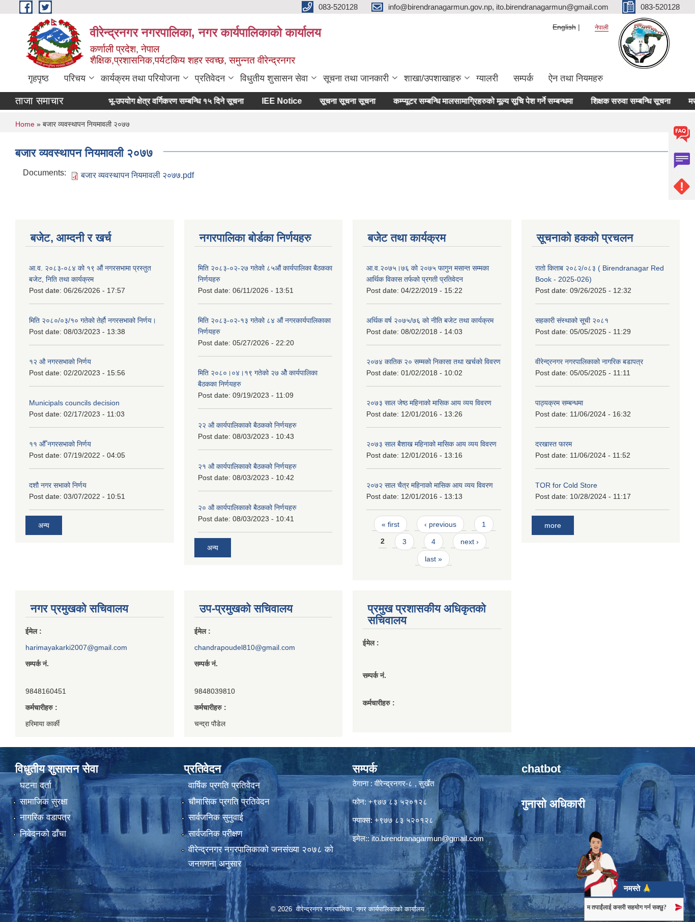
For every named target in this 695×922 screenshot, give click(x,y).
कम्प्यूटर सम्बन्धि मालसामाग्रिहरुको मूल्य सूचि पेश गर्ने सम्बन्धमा (466, 101)
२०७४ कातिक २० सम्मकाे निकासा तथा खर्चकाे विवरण (433, 362)
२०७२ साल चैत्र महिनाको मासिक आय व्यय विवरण (429, 485)
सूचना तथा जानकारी (356, 78)
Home (25, 124)
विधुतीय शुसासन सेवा (274, 78)
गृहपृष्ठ (38, 78)
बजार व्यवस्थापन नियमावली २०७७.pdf (137, 175)
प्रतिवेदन (210, 78)
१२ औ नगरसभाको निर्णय (60, 362)
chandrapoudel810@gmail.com (244, 647)
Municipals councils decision (74, 403)
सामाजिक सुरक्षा (44, 802)
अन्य (43, 525)
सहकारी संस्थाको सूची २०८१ (572, 320)
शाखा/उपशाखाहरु (432, 78)
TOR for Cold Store (566, 485)
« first (390, 524)
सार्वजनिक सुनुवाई (215, 817)
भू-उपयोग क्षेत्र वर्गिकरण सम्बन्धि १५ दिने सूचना (158, 101)
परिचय (74, 78)
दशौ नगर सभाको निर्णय (57, 485)
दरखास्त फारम (553, 444)
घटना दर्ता (35, 785)
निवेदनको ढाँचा (43, 834)
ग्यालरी (487, 78)
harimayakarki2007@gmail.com (76, 647)
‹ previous (440, 524)
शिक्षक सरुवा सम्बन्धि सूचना (613, 101)
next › (469, 542)
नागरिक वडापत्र (45, 817)
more (552, 525)
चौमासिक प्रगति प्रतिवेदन (229, 802)
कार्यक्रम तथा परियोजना (140, 78)
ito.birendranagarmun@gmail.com (427, 838)
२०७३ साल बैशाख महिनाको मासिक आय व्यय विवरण (431, 444)
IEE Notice (264, 101)
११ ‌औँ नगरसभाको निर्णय (60, 444)
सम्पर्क (523, 78)
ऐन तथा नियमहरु (575, 78)
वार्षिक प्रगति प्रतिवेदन (224, 785)
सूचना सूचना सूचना (330, 101)
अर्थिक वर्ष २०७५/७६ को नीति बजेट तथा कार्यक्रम (430, 320)
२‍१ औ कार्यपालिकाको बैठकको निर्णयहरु (247, 466)
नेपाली (602, 27)
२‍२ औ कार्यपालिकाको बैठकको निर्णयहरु (247, 425)
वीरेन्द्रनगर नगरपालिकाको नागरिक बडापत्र (589, 362)
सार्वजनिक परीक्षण (215, 834)
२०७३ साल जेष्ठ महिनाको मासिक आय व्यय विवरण (428, 403)
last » (433, 559)
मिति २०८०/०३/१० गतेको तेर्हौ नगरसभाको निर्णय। (92, 320)
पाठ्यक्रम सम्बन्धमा (559, 403)
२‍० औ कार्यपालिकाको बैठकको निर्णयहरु (247, 507)
